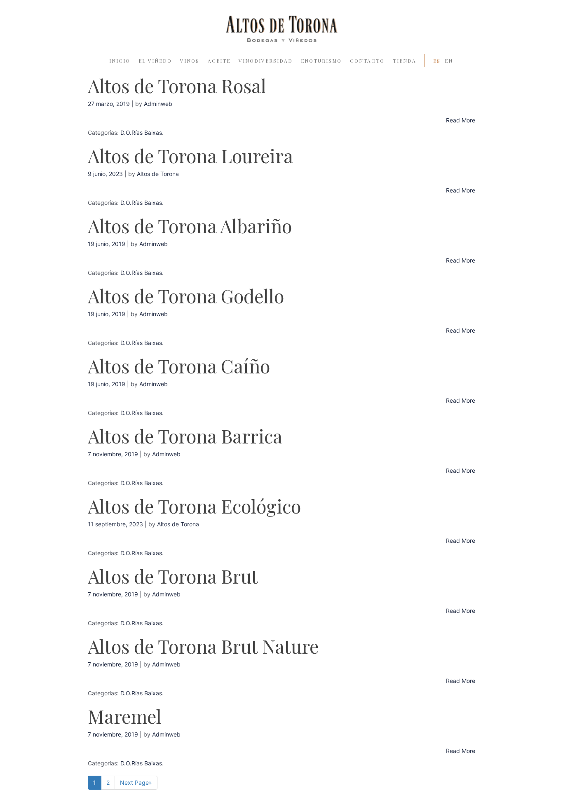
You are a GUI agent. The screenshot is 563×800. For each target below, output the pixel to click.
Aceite (219, 60)
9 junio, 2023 (105, 173)
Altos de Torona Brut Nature (203, 645)
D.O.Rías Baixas (141, 132)
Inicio (119, 60)
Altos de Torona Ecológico (194, 505)
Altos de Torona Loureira (190, 155)
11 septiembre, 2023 (115, 524)
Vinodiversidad (266, 60)
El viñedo (155, 60)
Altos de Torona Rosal (177, 85)
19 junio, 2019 (106, 243)
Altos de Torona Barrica (185, 435)
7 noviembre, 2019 (113, 453)
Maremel (125, 716)
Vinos (189, 60)
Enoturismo (321, 60)
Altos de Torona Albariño (190, 225)
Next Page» (136, 782)
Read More (460, 120)
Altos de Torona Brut (173, 575)
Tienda (404, 60)
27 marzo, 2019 (109, 103)
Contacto (367, 60)
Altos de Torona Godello (186, 295)
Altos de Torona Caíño (179, 365)
